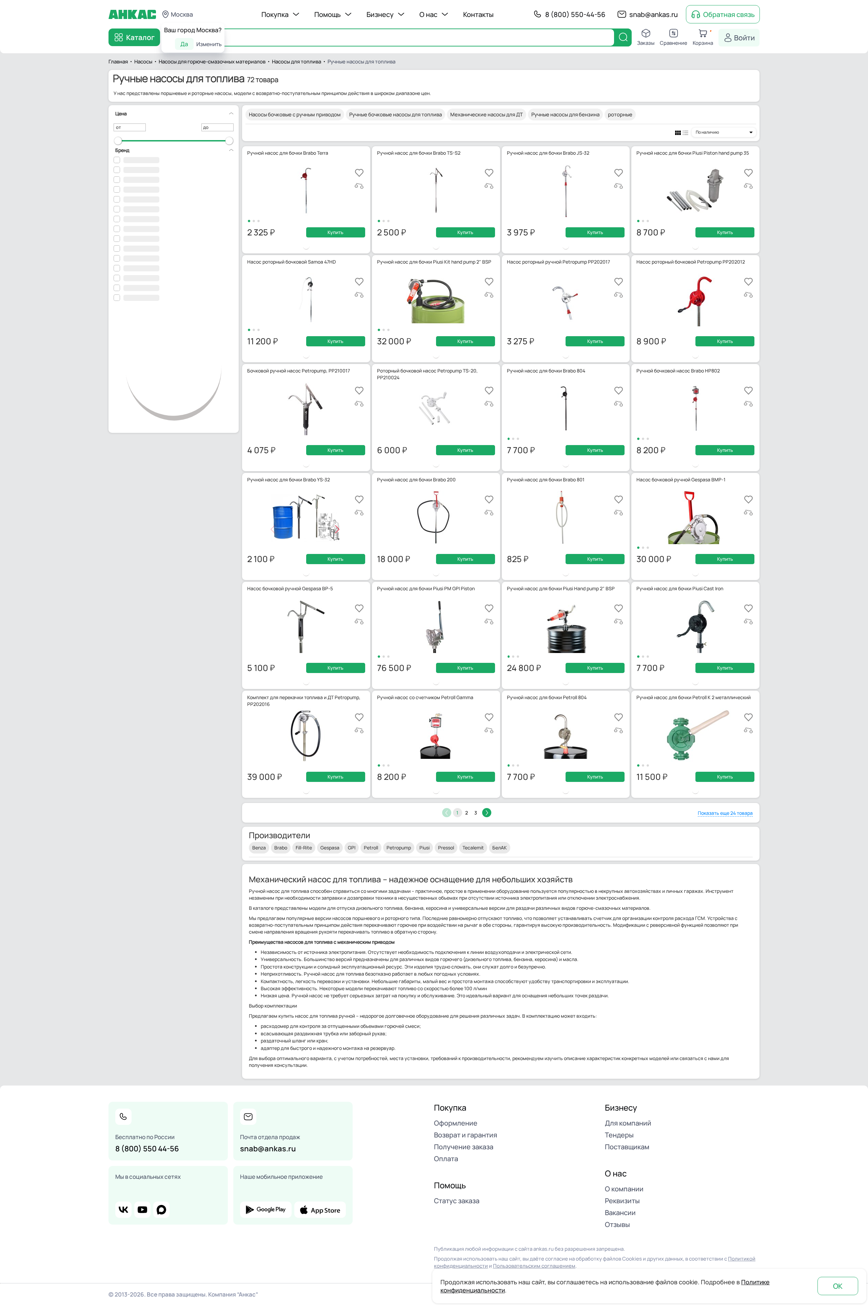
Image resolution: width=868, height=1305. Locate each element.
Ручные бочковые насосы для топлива (395, 114)
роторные (620, 114)
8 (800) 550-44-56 (575, 14)
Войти (744, 37)
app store (320, 1210)
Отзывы (617, 1224)
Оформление (455, 1123)
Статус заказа (456, 1200)
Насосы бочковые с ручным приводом (295, 114)
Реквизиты (622, 1200)
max (161, 1210)
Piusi (424, 847)
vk (123, 1210)
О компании (624, 1188)
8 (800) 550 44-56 (147, 1149)
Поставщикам (627, 1146)
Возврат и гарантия (465, 1134)
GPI (351, 847)
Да (184, 44)
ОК (838, 1286)
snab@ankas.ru (653, 14)
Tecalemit (473, 847)
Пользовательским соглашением (534, 1265)
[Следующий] (486, 812)
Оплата (446, 1158)
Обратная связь (729, 14)
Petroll (371, 847)
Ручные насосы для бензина (565, 114)
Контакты (478, 14)
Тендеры (619, 1134)
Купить (335, 232)
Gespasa (329, 847)
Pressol (446, 847)
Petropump (399, 847)
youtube (142, 1210)
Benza (259, 847)
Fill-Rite (304, 847)
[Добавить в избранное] (359, 173)
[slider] (118, 141)
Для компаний (628, 1123)
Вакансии (620, 1212)
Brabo (280, 847)
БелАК (499, 847)
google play (266, 1210)
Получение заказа (463, 1146)
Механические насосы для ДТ (486, 114)
